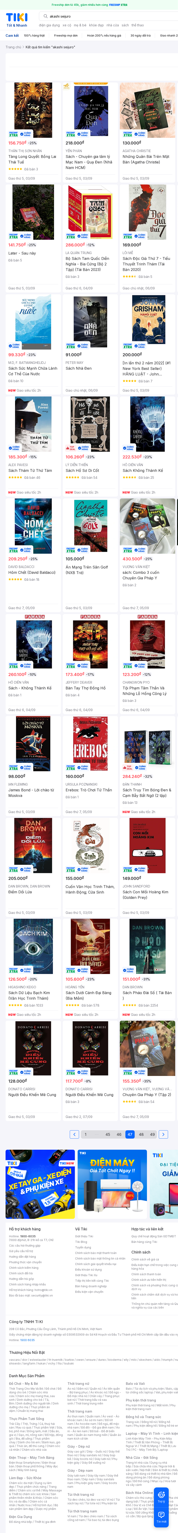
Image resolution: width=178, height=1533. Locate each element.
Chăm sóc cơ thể (29, 1490)
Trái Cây (14, 1423)
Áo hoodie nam (86, 1423)
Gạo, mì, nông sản (31, 1435)
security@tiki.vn (42, 1295)
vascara (14, 1359)
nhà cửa (113, 25)
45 (107, 1134)
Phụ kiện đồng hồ (145, 1425)
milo (134, 1359)
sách (125, 25)
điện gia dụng (49, 25)
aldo (157, 1359)
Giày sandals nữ (90, 1455)
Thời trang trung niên (89, 1403)
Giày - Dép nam (80, 1470)
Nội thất (145, 1470)
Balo (129, 1388)
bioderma (114, 1359)
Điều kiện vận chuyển (89, 1291)
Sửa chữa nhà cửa (145, 1466)
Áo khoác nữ (98, 1392)
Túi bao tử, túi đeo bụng (103, 1520)
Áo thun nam (75, 1416)
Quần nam (93, 1416)
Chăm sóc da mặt (21, 1483)
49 (152, 1134)
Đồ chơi (50, 1388)
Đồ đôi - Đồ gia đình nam (97, 1427)
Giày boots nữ (82, 1459)
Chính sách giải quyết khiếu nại (95, 1264)
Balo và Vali (135, 1384)
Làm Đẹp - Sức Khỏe (25, 1478)
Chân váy (95, 1396)
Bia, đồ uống (24, 1438)
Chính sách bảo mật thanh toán (96, 1253)
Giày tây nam (96, 1475)
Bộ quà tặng (145, 1516)
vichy (51, 1363)
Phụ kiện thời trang (141, 1400)
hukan (42, 1363)
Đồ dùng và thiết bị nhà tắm (153, 1473)
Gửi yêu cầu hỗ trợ (21, 1251)
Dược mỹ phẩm (46, 1509)
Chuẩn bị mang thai (30, 1411)
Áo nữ (71, 1388)
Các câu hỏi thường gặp (25, 1245)
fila (59, 1363)
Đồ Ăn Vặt (140, 1509)
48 (141, 1134)
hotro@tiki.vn (43, 1290)
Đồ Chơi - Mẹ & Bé (23, 1384)
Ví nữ (110, 1499)
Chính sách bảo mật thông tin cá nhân (100, 1258)
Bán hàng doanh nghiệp (91, 1286)
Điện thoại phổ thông (30, 1466)
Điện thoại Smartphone (24, 1462)
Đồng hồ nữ (149, 1422)
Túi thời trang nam (82, 1511)
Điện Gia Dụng (20, 1517)
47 (130, 1134)
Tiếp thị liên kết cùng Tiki (92, 1280)
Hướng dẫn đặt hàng (22, 1256)
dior (24, 1359)
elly (126, 1359)
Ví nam (71, 1516)
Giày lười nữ (102, 1459)
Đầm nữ (82, 1388)
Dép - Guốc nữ (96, 1451)
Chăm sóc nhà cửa (34, 1449)
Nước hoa (24, 1505)
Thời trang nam (79, 1411)
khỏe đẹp (96, 25)
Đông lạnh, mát (37, 1431)
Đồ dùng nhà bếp (20, 1522)
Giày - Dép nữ (78, 1446)
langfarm (29, 1363)
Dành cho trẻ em (29, 1442)
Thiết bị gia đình (45, 1522)
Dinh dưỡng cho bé (29, 1399)
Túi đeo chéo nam (91, 1516)
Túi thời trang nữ (80, 1494)
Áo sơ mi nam (94, 1420)
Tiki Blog (81, 1242)
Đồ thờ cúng (141, 1481)
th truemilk (56, 1359)
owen (80, 1359)
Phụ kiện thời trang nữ (140, 1405)
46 (119, 1134)
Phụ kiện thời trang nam (150, 1407)
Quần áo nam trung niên (92, 1435)
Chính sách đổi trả (21, 1273)
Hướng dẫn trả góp (21, 1279)
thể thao (138, 25)
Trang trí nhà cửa (137, 1462)
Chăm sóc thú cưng (139, 1497)
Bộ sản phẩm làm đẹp (33, 1507)
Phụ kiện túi (109, 1503)
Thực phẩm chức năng (31, 1486)
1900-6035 (28, 1236)
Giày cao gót (76, 1451)
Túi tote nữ (92, 1503)
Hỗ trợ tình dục (42, 1505)
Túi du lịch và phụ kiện (149, 1388)
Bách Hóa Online (139, 1493)
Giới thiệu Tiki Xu (86, 1275)
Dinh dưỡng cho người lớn (33, 1403)
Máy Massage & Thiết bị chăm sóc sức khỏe (35, 1492)
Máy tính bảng (27, 1470)
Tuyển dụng (83, 1247)
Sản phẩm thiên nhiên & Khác (32, 1495)
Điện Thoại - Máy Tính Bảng (31, 1457)
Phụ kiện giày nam (88, 1483)
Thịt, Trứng (29, 1423)
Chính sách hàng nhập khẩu (27, 1284)
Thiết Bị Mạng (149, 1446)
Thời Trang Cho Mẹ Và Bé (26, 1388)
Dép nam (88, 1479)
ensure (91, 1359)
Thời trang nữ (78, 1384)
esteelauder (38, 1359)
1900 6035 (27, 1340)
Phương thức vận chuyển (25, 1262)
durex (102, 1359)
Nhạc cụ (157, 1481)
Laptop (163, 1449)
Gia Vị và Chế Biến (146, 1505)
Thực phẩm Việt (43, 1427)
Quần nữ (95, 1388)
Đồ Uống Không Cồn (149, 1512)
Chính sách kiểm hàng (23, 1267)
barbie (69, 1359)
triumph (167, 1359)
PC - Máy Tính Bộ (144, 1449)
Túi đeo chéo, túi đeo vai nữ (86, 1499)
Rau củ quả (23, 1427)
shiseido (15, 1363)
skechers (145, 1359)
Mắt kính (162, 1405)
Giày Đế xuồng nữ (93, 1462)
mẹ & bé (80, 25)
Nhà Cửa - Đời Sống (142, 1457)
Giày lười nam (76, 1475)
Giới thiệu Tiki (84, 1236)
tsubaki (69, 1363)
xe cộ (67, 25)
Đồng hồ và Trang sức (143, 1417)
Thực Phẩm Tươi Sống (26, 1419)
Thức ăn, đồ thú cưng (30, 1446)
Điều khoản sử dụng (88, 1269)
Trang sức (132, 1422)
